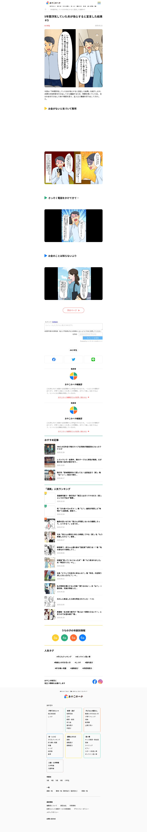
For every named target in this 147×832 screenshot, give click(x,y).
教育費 (87, 722)
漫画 (95, 6)
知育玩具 (70, 714)
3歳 (48, 780)
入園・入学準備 (90, 6)
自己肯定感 (52, 714)
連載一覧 (50, 791)
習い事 (84, 6)
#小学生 (47, 26)
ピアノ (87, 748)
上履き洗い (89, 725)
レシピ (50, 748)
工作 (68, 716)
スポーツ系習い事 (91, 751)
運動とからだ (79, 6)
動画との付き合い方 (63, 662)
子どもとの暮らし (66, 6)
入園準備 (51, 768)
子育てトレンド (90, 716)
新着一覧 (85, 791)
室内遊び (89, 662)
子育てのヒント (53, 6)
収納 (86, 719)
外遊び (69, 728)
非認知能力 (88, 668)
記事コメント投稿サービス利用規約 (59, 809)
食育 (49, 754)
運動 (68, 739)
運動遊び (74, 668)
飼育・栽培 (70, 719)
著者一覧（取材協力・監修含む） (67, 791)
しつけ (78, 662)
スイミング (89, 745)
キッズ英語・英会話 (92, 739)
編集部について (52, 805)
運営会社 (63, 805)
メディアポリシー (53, 812)
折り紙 (69, 722)
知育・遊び (59, 6)
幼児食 (50, 751)
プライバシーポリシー (81, 809)
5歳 (57, 780)
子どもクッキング (64, 656)
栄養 (49, 745)
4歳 (52, 780)
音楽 (86, 742)
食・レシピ (73, 6)
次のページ (72, 310)
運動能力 (70, 745)
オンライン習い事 (83, 656)
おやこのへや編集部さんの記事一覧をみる (72, 397)
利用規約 (73, 805)
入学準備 (51, 765)
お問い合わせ (51, 819)
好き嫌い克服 (61, 668)
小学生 (67, 780)
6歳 (61, 780)
